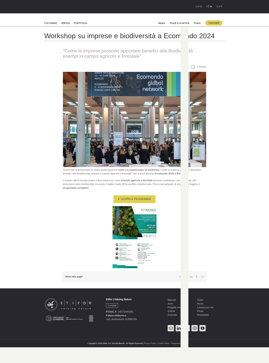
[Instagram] (194, 328)
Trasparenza (176, 343)
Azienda (172, 315)
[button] (151, 23)
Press (200, 311)
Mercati (172, 300)
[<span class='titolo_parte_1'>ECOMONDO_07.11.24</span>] (134, 207)
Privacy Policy (150, 343)
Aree (170, 303)
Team (200, 300)
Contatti (112, 305)
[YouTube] (202, 328)
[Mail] (171, 328)
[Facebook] (187, 328)
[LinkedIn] (179, 328)
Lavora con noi (205, 307)
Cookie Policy (163, 343)
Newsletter (203, 315)
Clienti (171, 311)
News (200, 303)
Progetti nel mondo (178, 307)
